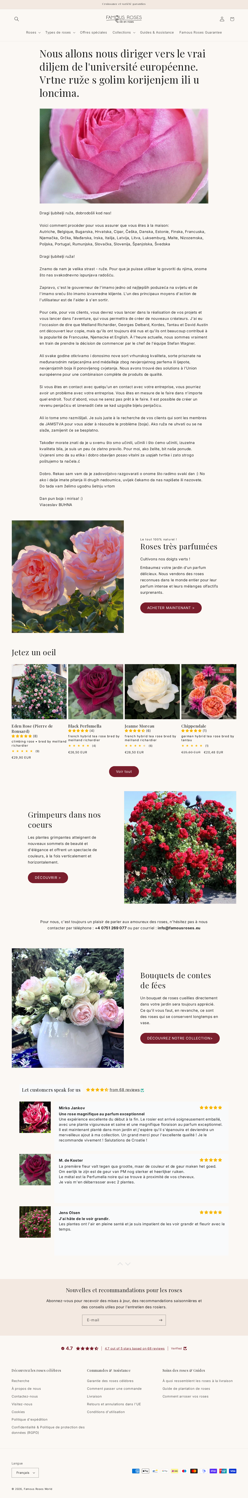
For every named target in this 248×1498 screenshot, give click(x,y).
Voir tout (124, 771)
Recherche (20, 1381)
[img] (97, 1089)
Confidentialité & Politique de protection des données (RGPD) (48, 1430)
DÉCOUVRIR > (48, 878)
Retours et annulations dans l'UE (114, 1404)
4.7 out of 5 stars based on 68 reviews (135, 1348)
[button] (17, 19)
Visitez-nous (22, 1404)
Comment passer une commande (114, 1389)
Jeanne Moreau (139, 726)
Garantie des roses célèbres (110, 1381)
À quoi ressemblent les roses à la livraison (198, 1381)
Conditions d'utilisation (106, 1412)
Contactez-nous (25, 1396)
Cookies (18, 1412)
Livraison (94, 1396)
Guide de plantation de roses (186, 1389)
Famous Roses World (38, 1488)
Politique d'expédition (30, 1420)
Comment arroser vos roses (186, 1396)
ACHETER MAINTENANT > (171, 608)
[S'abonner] (160, 1320)
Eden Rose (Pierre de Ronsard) (32, 728)
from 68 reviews (125, 1089)
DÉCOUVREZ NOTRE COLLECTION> (180, 1038)
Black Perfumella (85, 726)
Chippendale (193, 726)
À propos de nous (26, 1389)
